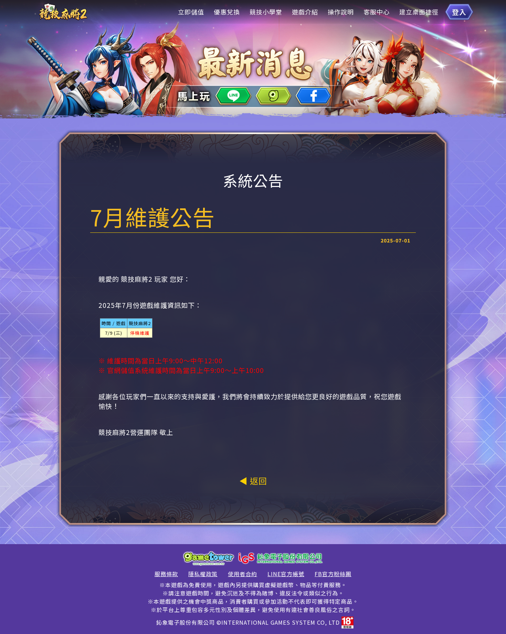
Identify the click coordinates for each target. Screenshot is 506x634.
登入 (459, 12)
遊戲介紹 (305, 11)
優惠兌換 (227, 11)
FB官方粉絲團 (333, 574)
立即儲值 (191, 11)
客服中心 (376, 11)
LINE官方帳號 (285, 574)
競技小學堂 (266, 11)
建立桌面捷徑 (419, 11)
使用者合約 (242, 574)
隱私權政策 (203, 574)
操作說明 (341, 11)
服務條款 (166, 574)
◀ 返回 (253, 481)
